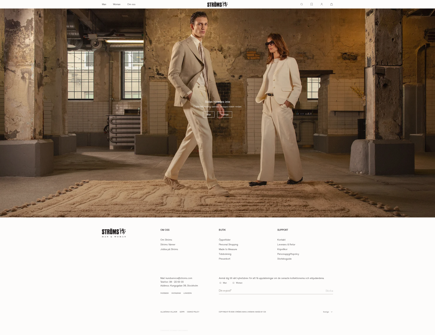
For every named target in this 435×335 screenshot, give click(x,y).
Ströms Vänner (167, 244)
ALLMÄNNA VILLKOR (168, 312)
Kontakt (281, 239)
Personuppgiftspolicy (288, 253)
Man (104, 4)
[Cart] (331, 4)
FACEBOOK (164, 293)
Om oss (131, 4)
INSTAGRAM (176, 293)
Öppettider (224, 239)
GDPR (182, 312)
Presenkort (224, 258)
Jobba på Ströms (169, 249)
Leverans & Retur (286, 244)
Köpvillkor (282, 249)
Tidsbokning (225, 253)
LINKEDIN (188, 293)
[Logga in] (321, 4)
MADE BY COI (260, 312)
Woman (116, 4)
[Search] (301, 4)
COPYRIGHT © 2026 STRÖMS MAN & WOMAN (237, 312)
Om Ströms (166, 239)
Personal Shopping (228, 244)
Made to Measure (228, 249)
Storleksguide (284, 258)
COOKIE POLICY (193, 312)
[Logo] (217, 4)
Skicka (329, 291)
